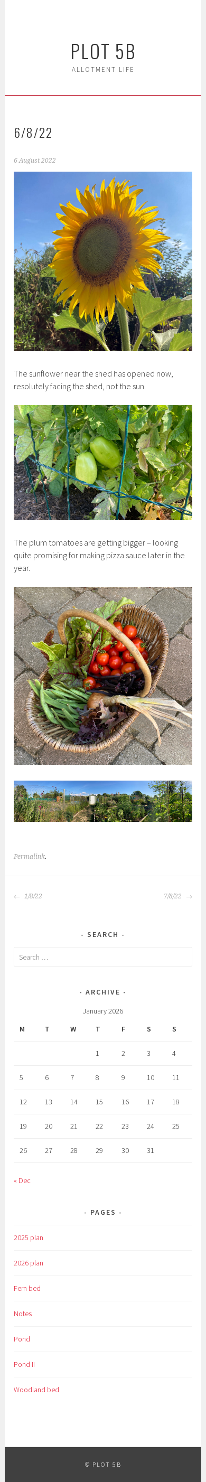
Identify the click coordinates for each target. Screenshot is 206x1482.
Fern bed (27, 1288)
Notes (23, 1313)
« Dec (22, 1180)
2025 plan (28, 1237)
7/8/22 (173, 896)
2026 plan (28, 1263)
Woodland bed (36, 1389)
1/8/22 (32, 896)
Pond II (24, 1364)
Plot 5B (103, 50)
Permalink (29, 856)
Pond (22, 1339)
